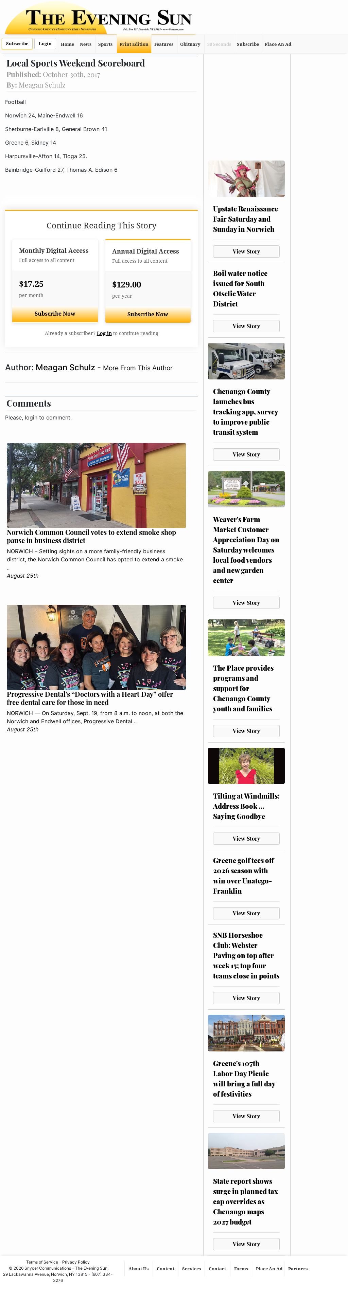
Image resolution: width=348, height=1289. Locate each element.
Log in (104, 333)
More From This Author (138, 368)
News (85, 44)
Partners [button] (298, 1268)
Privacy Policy (76, 1262)
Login (45, 43)
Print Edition (134, 44)
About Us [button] (139, 1268)
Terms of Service (42, 1262)
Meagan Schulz (66, 367)
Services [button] (192, 1268)
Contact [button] (218, 1268)
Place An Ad (278, 44)
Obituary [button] (190, 44)
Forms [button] (241, 1268)
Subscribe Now (55, 314)
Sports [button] (105, 44)
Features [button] (163, 44)
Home (67, 44)
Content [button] (166, 1268)
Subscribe (17, 43)
